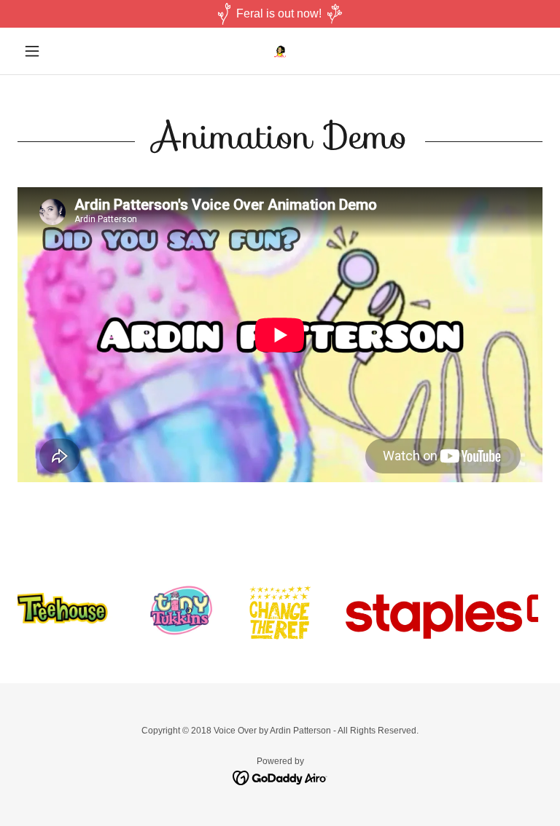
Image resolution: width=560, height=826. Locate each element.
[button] (57, 51)
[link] (280, 51)
